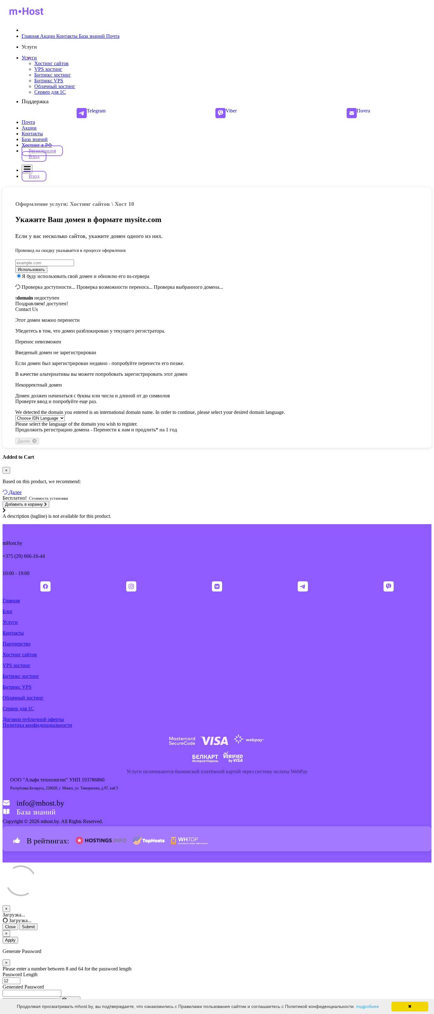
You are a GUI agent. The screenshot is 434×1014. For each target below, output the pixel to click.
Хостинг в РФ (37, 145)
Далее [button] (15, 492)
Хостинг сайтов (20, 654)
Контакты (32, 133)
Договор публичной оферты (33, 719)
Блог (8, 611)
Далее (25, 441)
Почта (28, 122)
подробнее (367, 1006)
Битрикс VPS (17, 687)
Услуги (29, 57)
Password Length (20, 974)
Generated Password (23, 987)
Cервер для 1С (18, 708)
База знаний (35, 139)
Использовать (31, 269)
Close (10, 926)
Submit (28, 926)
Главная (11, 600)
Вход (34, 156)
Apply (10, 940)
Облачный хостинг (23, 697)
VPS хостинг (17, 665)
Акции (29, 128)
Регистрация (42, 150)
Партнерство (17, 643)
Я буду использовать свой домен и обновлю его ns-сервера (85, 276)
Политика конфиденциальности (37, 725)
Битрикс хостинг (21, 676)
